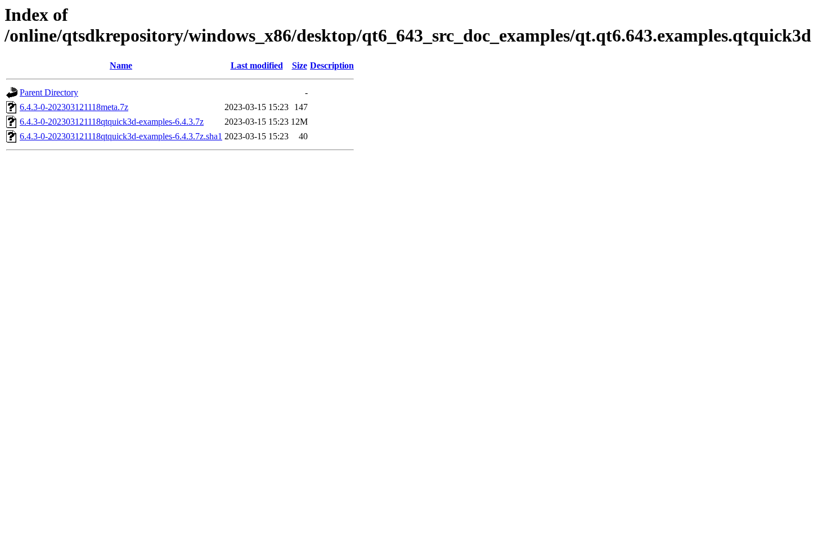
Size (299, 65)
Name (121, 65)
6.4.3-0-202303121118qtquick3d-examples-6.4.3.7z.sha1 (121, 136)
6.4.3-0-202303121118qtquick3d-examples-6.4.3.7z (112, 121)
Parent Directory (49, 92)
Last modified (257, 65)
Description (332, 65)
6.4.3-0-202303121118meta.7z (74, 107)
